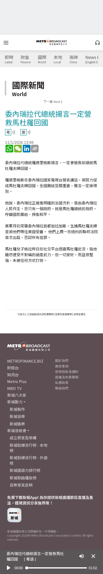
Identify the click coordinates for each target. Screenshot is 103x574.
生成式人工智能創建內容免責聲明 (35, 314)
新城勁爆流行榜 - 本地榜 (28, 447)
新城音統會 (16, 430)
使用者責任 (80, 314)
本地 (58, 59)
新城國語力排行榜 (25, 470)
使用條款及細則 (67, 371)
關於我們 (62, 360)
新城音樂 (17, 416)
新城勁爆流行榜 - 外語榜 (28, 460)
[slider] (56, 568)
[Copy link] (35, 148)
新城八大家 (16, 395)
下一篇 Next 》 (53, 101)
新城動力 (15, 402)
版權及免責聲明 (67, 377)
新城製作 (17, 409)
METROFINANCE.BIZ (25, 361)
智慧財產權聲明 (63, 314)
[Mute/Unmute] (81, 556)
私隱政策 (62, 382)
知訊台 (13, 374)
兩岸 (73, 59)
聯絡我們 (62, 388)
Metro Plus (17, 381)
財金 (26, 59)
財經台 (13, 368)
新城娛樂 (17, 424)
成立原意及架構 (23, 438)
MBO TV (14, 388)
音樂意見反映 (21, 485)
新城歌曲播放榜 (23, 478)
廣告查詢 (62, 366)
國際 (42, 59)
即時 (9, 59)
